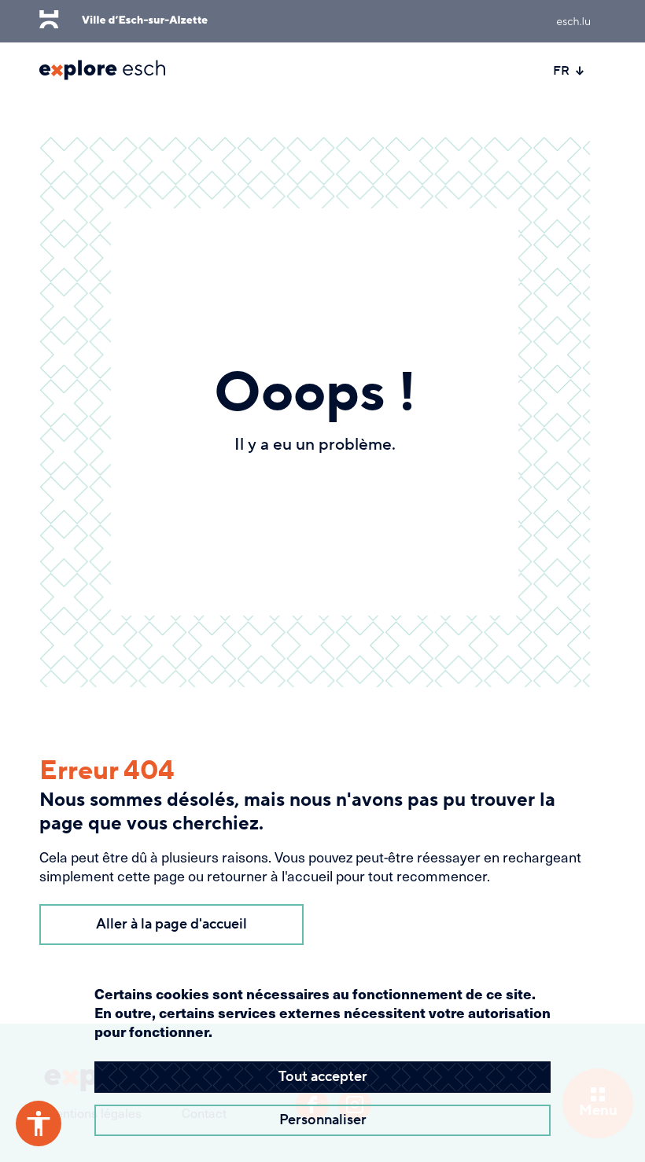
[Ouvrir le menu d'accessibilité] (38, 1123)
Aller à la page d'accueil (171, 924)
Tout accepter (322, 1077)
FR (561, 71)
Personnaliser (323, 1120)
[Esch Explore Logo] (102, 70)
